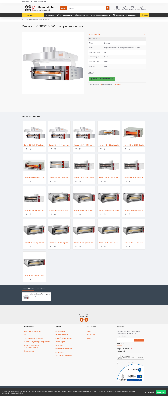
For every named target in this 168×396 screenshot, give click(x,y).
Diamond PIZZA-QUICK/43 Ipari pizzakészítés (134, 145)
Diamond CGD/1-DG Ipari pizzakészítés (109, 145)
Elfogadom (160, 392)
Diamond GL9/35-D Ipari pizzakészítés (34, 210)
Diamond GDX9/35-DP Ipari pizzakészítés (40, 294)
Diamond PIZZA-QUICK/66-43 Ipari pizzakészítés (34, 177)
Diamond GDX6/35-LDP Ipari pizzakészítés (84, 145)
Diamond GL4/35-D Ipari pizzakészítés (84, 177)
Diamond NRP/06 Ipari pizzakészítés (84, 210)
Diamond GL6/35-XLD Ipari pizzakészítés (134, 177)
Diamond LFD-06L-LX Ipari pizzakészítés (134, 243)
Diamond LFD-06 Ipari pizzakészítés (34, 243)
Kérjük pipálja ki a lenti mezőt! (123, 350)
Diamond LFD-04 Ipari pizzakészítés (109, 210)
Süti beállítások (149, 392)
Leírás (91, 73)
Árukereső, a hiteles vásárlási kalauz (84, 315)
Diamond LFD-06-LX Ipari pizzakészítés (59, 243)
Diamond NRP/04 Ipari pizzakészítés (59, 210)
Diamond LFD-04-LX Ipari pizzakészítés (134, 210)
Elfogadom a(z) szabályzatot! (128, 362)
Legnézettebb (41, 289)
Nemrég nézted (28, 289)
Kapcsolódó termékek (31, 116)
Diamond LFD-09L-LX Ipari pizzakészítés (34, 275)
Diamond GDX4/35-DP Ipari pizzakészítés (34, 145)
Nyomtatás (117, 85)
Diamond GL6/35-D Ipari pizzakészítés (109, 177)
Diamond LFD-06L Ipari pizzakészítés (84, 243)
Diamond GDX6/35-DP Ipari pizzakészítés (59, 145)
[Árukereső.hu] (84, 310)
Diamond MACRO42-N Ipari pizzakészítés (59, 177)
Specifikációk (94, 34)
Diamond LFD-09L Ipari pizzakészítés (109, 243)
